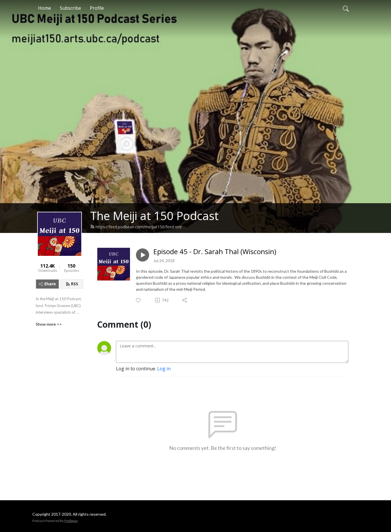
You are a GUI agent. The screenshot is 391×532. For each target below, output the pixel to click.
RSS (74, 283)
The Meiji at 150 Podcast (154, 216)
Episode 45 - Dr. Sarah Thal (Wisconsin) (214, 252)
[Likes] (138, 300)
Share (50, 283)
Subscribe (70, 8)
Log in (164, 368)
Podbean (71, 521)
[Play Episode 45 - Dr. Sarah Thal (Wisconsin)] (142, 255)
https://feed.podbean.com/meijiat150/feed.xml (138, 227)
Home (44, 8)
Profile (97, 8)
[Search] (346, 8)
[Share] (185, 300)
